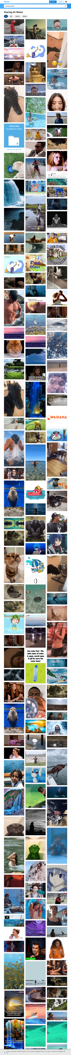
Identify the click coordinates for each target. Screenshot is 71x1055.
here (7, 1053)
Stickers (18, 16)
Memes (25, 16)
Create (53, 1)
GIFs (11, 16)
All (6, 16)
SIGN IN (61, 1)
